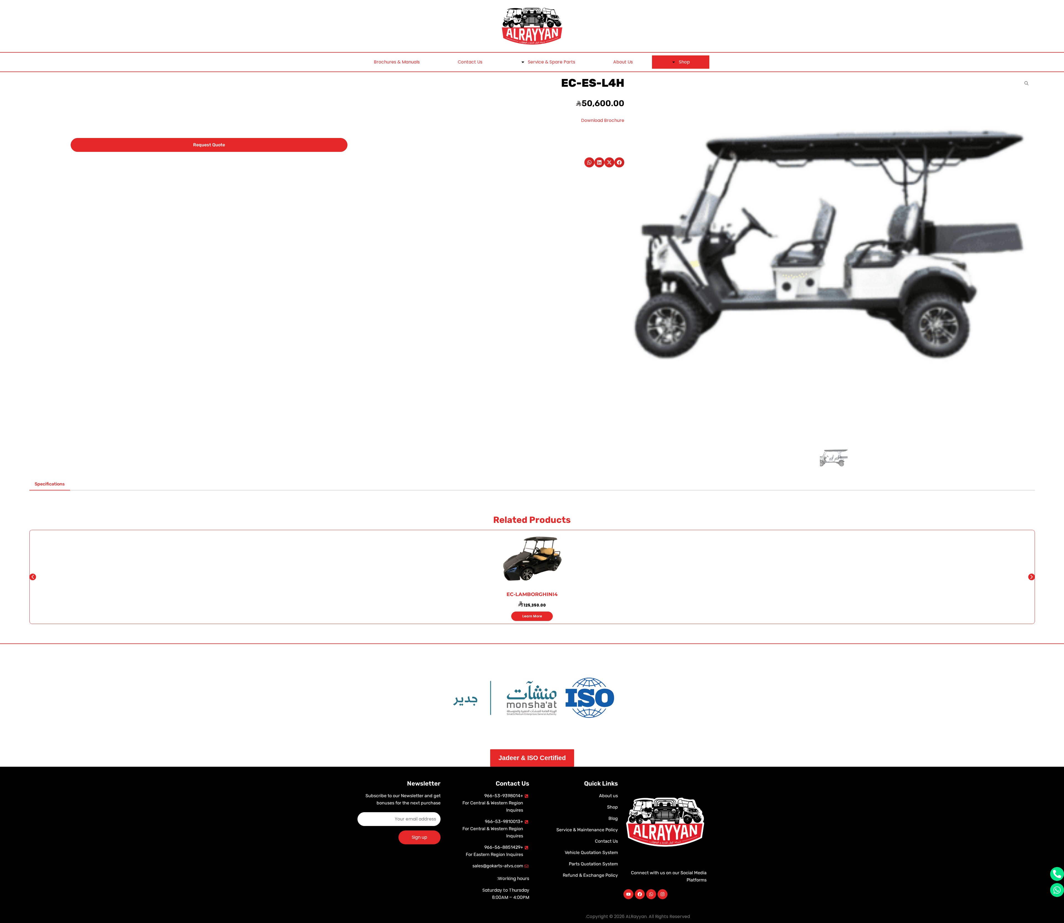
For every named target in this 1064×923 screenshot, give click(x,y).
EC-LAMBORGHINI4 (532, 594)
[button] (619, 162)
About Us (623, 62)
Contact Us (470, 62)
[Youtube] (628, 894)
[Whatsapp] (651, 894)
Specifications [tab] (50, 484)
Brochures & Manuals (397, 62)
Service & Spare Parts (551, 62)
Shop (684, 62)
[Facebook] (640, 894)
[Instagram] (662, 894)
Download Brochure (602, 120)
